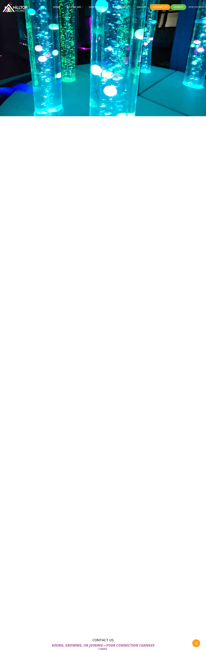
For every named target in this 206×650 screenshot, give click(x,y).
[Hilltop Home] (15, 7)
